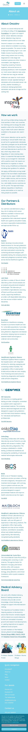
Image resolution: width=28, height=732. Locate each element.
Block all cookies (14, 725)
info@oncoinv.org (10, 700)
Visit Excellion (5, 342)
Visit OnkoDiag (5, 458)
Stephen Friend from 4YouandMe (15, 637)
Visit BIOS (4, 498)
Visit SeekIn (4, 263)
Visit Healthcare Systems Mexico (11, 382)
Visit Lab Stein (5, 305)
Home (11, 14)
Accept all (14, 729)
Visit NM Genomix (6, 421)
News (6, 677)
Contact (18, 3)
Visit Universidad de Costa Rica (10, 580)
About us (17, 14)
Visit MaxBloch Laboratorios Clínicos (12, 540)
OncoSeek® (8, 669)
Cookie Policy (15, 722)
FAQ (6, 674)
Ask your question (10, 712)
